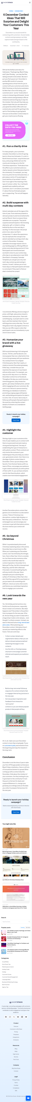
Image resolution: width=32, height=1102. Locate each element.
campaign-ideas (19, 11)
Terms (16, 1082)
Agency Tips (5, 987)
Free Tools (16, 1059)
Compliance (16, 1088)
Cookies (16, 1085)
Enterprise (16, 1040)
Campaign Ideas (6, 979)
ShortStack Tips (6, 964)
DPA (16, 1090)
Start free (16, 420)
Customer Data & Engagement (10, 977)
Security (16, 1056)
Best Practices (6, 984)
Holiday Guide (5, 969)
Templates (16, 1034)
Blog (16, 1048)
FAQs (16, 1051)
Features (16, 1026)
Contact (16, 1071)
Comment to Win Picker (16, 1029)
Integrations (16, 1037)
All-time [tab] (28, 927)
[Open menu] (29, 2)
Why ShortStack (16, 1068)
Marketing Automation (8, 967)
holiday (11, 11)
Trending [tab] (23, 927)
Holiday (4, 972)
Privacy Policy (16, 1080)
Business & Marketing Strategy (10, 982)
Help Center (16, 1054)
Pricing (16, 1031)
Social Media (5, 961)
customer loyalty (10, 745)
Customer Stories (6, 974)
